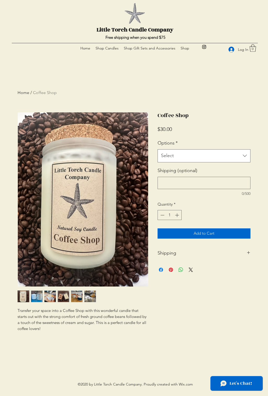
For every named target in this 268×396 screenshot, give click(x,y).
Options (168, 143)
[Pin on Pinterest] (171, 270)
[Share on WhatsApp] (181, 270)
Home (23, 92)
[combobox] (204, 155)
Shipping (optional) (177, 170)
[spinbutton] (169, 215)
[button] (253, 48)
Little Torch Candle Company (135, 30)
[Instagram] (204, 47)
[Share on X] (191, 270)
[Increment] (177, 215)
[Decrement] (161, 215)
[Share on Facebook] (161, 270)
